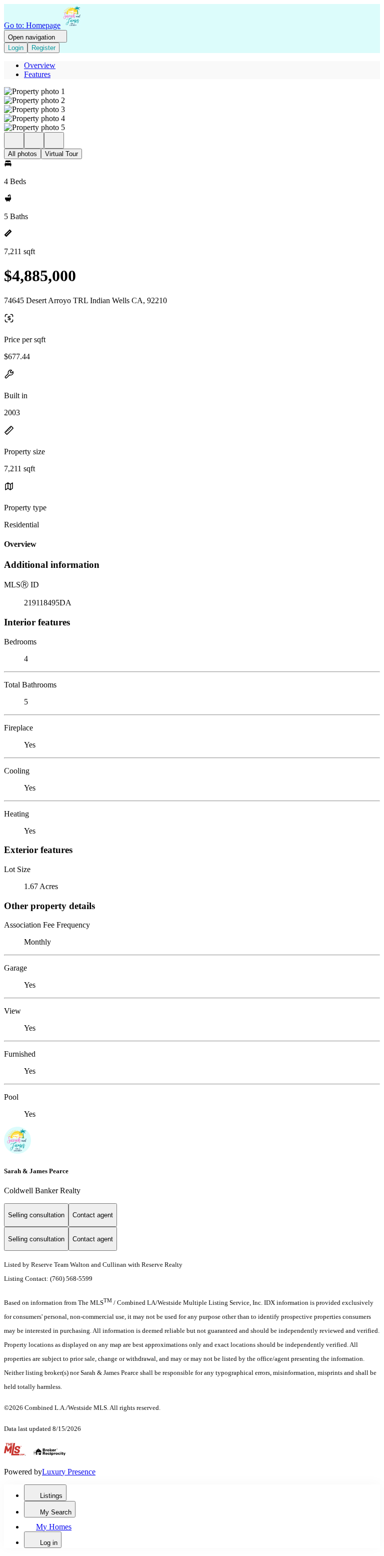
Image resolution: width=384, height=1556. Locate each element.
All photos (22, 154)
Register (44, 48)
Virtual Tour (61, 154)
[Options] (14, 140)
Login (16, 48)
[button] (192, 91)
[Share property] (54, 140)
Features (37, 74)
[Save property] (34, 140)
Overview (40, 65)
